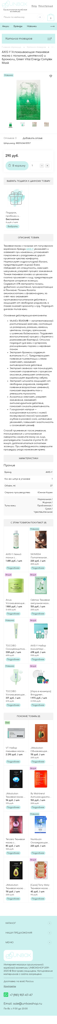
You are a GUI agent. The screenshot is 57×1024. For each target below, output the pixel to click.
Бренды (18, 26)
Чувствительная (43, 512)
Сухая (48, 509)
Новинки (32, 26)
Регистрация (45, 6)
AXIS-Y (49, 472)
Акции (5, 26)
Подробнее (13, 568)
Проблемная (44, 506)
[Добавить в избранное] (50, 76)
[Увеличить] (28, 99)
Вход (34, 6)
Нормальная (44, 499)
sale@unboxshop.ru (27, 1003)
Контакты (10, 986)
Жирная (46, 502)
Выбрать (13, 226)
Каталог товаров (18, 38)
